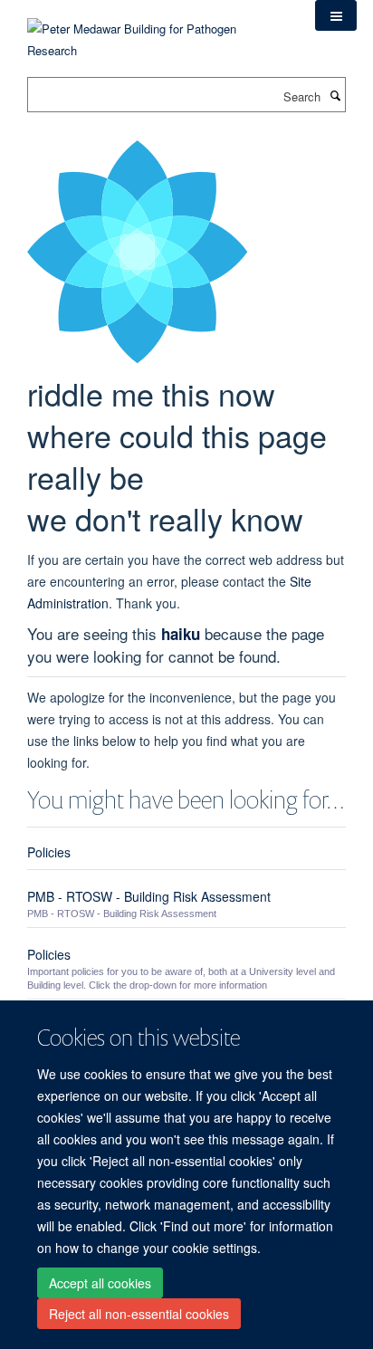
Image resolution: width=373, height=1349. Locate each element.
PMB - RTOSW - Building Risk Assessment (149, 896)
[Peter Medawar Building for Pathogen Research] (157, 28)
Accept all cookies (100, 1283)
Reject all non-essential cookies (139, 1314)
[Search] (335, 95)
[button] (336, 15)
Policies (49, 852)
